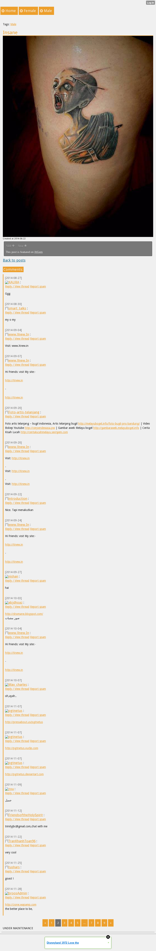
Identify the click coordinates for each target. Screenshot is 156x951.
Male (13, 24)
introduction (17, 498)
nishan (13, 576)
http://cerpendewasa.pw (40, 427)
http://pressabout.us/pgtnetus (24, 722)
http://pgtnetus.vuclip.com (21, 748)
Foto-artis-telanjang (23, 412)
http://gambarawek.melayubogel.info (116, 427)
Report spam (38, 286)
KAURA (13, 282)
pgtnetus (15, 711)
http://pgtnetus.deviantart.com (24, 774)
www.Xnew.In (18, 334)
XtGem (38, 252)
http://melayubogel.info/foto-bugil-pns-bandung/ (109, 423)
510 (9, 246)
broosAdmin (17, 893)
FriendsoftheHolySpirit (25, 815)
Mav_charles (17, 684)
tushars (14, 867)
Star (21, 246)
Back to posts (14, 260)
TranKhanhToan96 (22, 841)
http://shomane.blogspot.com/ (24, 613)
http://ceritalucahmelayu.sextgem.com (44, 432)
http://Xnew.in (14, 380)
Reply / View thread (17, 286)
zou (11, 789)
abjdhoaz (15, 602)
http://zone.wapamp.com (20, 904)
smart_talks (17, 308)
